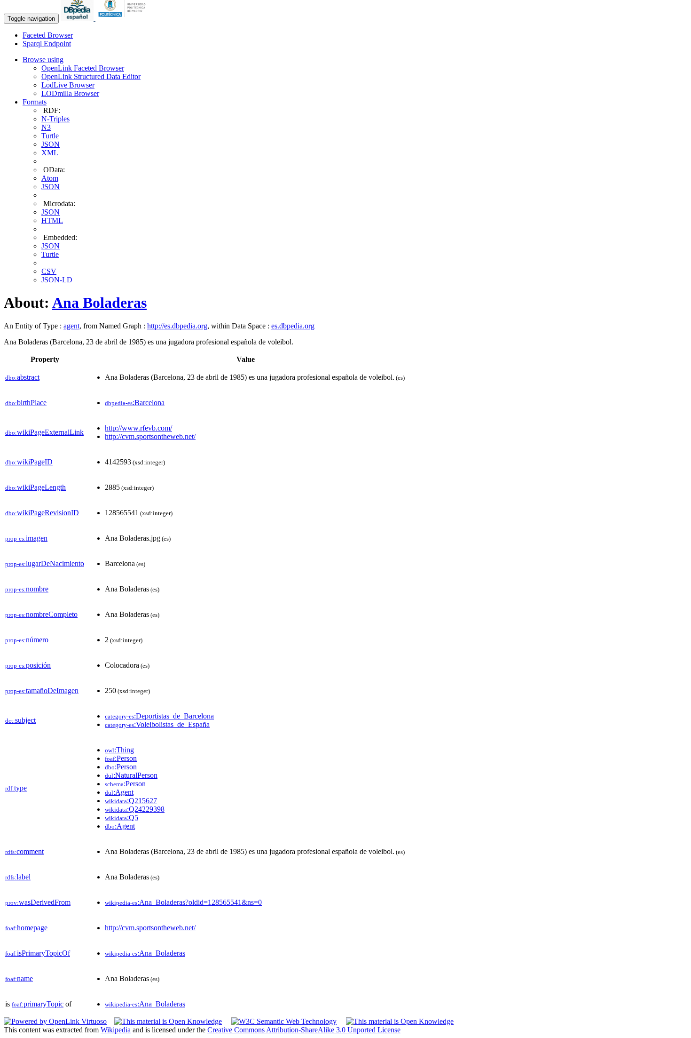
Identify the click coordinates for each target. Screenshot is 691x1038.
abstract (22, 377)
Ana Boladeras (99, 302)
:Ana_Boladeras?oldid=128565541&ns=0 (183, 902)
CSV (48, 271)
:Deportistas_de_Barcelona (159, 716)
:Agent (119, 792)
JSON (50, 144)
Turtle (50, 136)
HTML (52, 220)
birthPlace (26, 403)
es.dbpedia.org (292, 326)
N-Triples (55, 119)
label (18, 877)
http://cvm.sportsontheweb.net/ (150, 436)
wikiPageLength (35, 487)
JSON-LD (56, 280)
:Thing (119, 750)
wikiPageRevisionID (42, 513)
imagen (26, 538)
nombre (26, 589)
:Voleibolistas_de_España (157, 724)
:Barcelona (135, 403)
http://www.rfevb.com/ (138, 428)
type (16, 788)
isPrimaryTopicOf (37, 953)
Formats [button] (35, 102)
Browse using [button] (43, 60)
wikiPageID (29, 462)
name (19, 978)
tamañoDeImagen (42, 691)
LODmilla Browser (70, 93)
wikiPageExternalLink (44, 432)
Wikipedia (116, 1030)
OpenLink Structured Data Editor (91, 76)
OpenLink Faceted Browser (82, 68)
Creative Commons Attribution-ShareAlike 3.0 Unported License (303, 1030)
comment (24, 851)
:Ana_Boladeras (145, 953)
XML (49, 153)
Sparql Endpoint (47, 44)
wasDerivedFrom (38, 902)
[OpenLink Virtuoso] (55, 1021)
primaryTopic (37, 1004)
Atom (49, 178)
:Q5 (121, 818)
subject (20, 720)
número (26, 640)
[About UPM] (123, 18)
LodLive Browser (67, 85)
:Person (121, 758)
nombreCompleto (41, 614)
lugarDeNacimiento (44, 563)
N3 (46, 127)
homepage (26, 928)
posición (28, 665)
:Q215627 (131, 801)
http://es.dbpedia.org (177, 326)
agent (71, 326)
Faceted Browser (48, 35)
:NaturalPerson (131, 775)
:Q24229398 (135, 809)
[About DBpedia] (78, 18)
